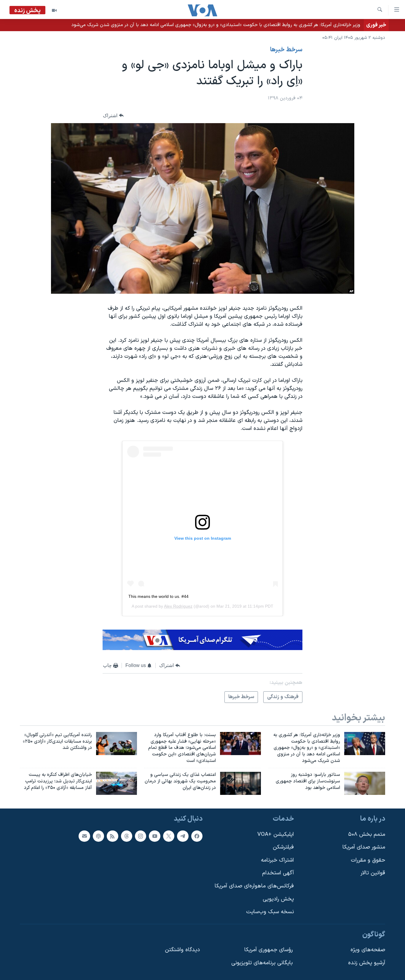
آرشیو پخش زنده (366, 963)
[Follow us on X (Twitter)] (168, 835)
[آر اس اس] (112, 835)
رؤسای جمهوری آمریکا (268, 950)
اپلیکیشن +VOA (275, 834)
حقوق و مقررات (368, 860)
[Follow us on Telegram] (182, 835)
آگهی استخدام (278, 873)
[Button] (113, 116)
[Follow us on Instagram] (140, 835)
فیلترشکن (283, 847)
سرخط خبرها (286, 50)
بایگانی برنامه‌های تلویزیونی (262, 963)
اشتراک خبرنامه (277, 860)
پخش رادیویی (278, 899)
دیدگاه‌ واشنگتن (182, 950)
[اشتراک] (84, 835)
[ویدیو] (54, 10)
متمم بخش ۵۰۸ (366, 834)
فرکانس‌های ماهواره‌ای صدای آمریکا (254, 886)
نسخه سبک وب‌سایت (270, 912)
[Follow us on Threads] (126, 835)
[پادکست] (98, 835)
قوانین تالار (373, 873)
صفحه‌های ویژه (367, 950)
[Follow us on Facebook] (197, 835)
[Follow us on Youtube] (154, 835)
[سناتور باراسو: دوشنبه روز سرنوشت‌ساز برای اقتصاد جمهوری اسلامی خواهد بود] (364, 783)
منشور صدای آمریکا (363, 847)
